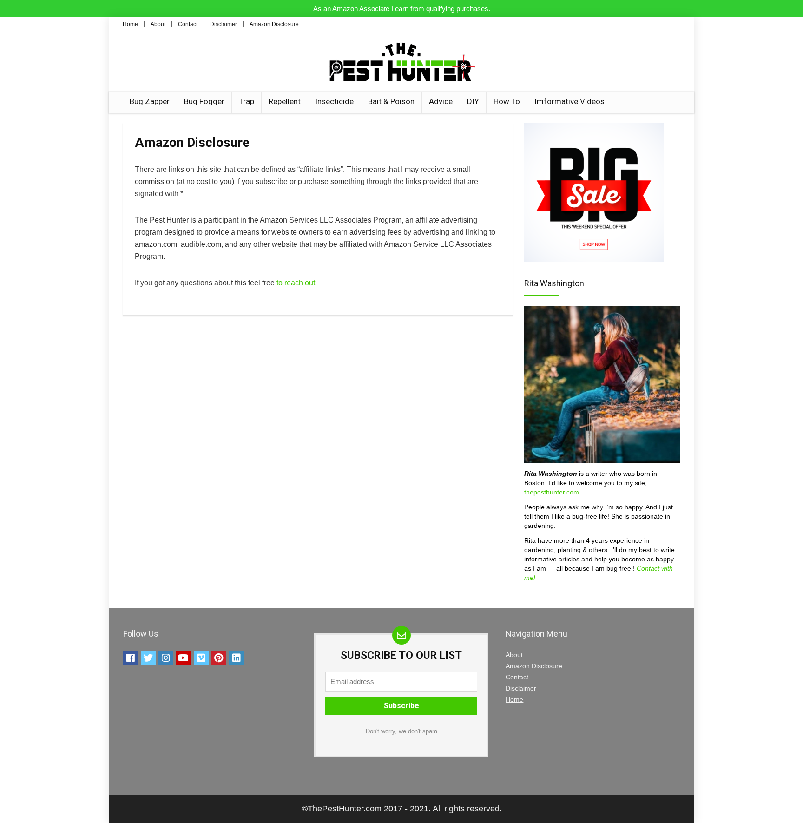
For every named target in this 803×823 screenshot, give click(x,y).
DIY (473, 101)
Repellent (285, 101)
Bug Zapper (150, 101)
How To (507, 101)
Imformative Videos (569, 101)
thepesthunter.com (551, 492)
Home (130, 24)
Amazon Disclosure (274, 24)
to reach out (295, 283)
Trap (246, 101)
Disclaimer (223, 24)
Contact (187, 24)
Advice (441, 101)
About (158, 24)
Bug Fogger (204, 101)
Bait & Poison (391, 101)
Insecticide (334, 101)
